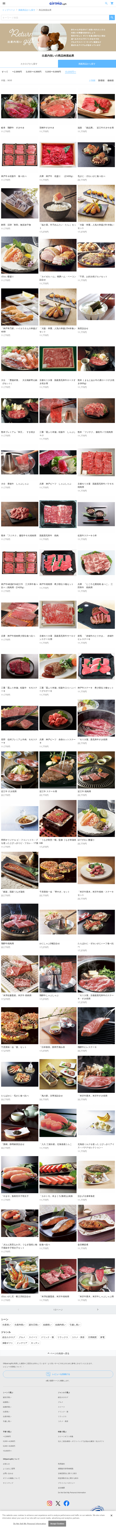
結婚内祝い (7, 1406)
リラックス (62, 1416)
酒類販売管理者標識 (65, 1468)
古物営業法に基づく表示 (67, 1473)
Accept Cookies (57, 1523)
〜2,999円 (17, 71)
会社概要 (61, 1487)
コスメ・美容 (63, 1421)
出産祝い (6, 1411)
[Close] (111, 1515)
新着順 (101, 80)
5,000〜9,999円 (53, 71)
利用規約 (61, 1463)
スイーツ (61, 1406)
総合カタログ (63, 1397)
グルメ (60, 1402)
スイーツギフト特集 (65, 1436)
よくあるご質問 (9, 1468)
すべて (5, 71)
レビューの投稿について (12, 1366)
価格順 (110, 80)
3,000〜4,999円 (33, 71)
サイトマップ (8, 1483)
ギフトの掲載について (11, 1478)
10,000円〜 (70, 71)
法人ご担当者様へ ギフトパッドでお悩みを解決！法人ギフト (81, 1441)
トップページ (8, 9)
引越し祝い (7, 1421)
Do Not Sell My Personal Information (29, 1523)
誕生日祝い (7, 1397)
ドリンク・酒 (63, 1411)
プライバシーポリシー (66, 1483)
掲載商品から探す (26, 9)
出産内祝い (7, 1416)
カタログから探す (29, 63)
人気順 (92, 80)
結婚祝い (6, 1402)
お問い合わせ (8, 1473)
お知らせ (6, 1463)
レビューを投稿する (61, 1374)
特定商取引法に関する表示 (68, 1478)
